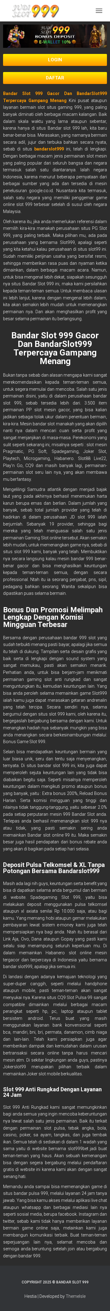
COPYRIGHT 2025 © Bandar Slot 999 (55, 1282)
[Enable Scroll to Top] (98, 1298)
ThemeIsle (76, 1296)
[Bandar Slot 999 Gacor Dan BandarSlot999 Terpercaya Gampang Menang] (36, 10)
